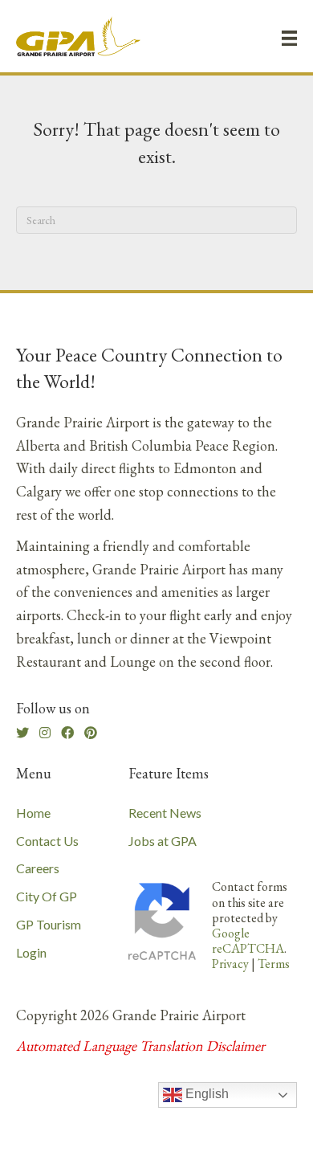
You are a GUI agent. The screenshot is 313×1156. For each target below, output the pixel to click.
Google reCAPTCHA (248, 941)
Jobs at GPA (162, 840)
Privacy (230, 963)
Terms (274, 963)
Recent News (164, 812)
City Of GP (46, 896)
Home (33, 812)
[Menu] (289, 38)
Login (31, 952)
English (205, 1094)
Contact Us (47, 840)
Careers (37, 868)
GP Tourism (48, 924)
